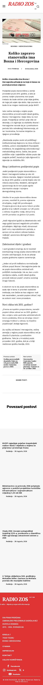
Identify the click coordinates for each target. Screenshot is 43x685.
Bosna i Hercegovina (21, 46)
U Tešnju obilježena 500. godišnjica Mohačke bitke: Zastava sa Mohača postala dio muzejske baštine (19, 578)
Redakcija (15, 68)
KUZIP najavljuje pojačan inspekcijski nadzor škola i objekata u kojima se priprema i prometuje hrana (19, 445)
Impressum (8, 651)
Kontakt (7, 655)
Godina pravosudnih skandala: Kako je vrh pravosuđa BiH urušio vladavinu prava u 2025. (11, 363)
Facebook (15, 666)
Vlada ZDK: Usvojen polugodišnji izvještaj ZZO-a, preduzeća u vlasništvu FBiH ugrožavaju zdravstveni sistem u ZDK (21, 534)
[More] (32, 386)
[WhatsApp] (26, 386)
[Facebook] (10, 386)
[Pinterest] (21, 386)
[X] (15, 386)
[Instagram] (4, 670)
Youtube (16, 674)
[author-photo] (3, 451)
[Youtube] (10, 674)
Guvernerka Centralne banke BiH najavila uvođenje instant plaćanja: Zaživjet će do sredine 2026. (31, 364)
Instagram (11, 670)
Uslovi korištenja (12, 660)
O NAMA (6, 646)
